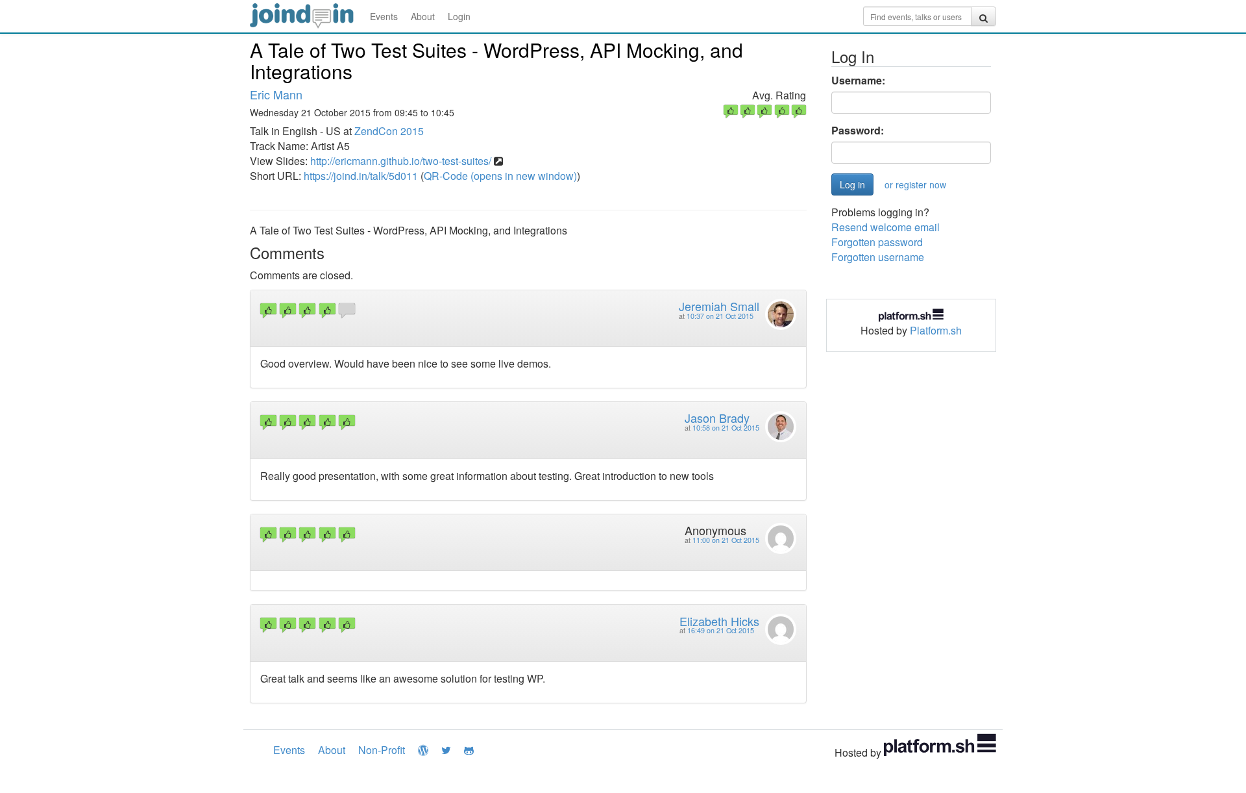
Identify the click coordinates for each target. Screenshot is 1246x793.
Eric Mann (276, 94)
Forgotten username (877, 256)
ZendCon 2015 (389, 130)
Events (384, 16)
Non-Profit (381, 749)
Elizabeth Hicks (719, 620)
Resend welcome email (885, 227)
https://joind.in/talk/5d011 (361, 175)
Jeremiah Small (719, 305)
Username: (858, 80)
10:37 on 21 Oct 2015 (720, 316)
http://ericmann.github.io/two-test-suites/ (400, 160)
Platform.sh (936, 330)
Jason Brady (717, 417)
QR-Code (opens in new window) (500, 175)
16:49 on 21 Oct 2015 (720, 630)
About (423, 16)
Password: (857, 130)
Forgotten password (877, 241)
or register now (915, 184)
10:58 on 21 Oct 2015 (725, 428)
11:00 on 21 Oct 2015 (725, 540)
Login (459, 16)
